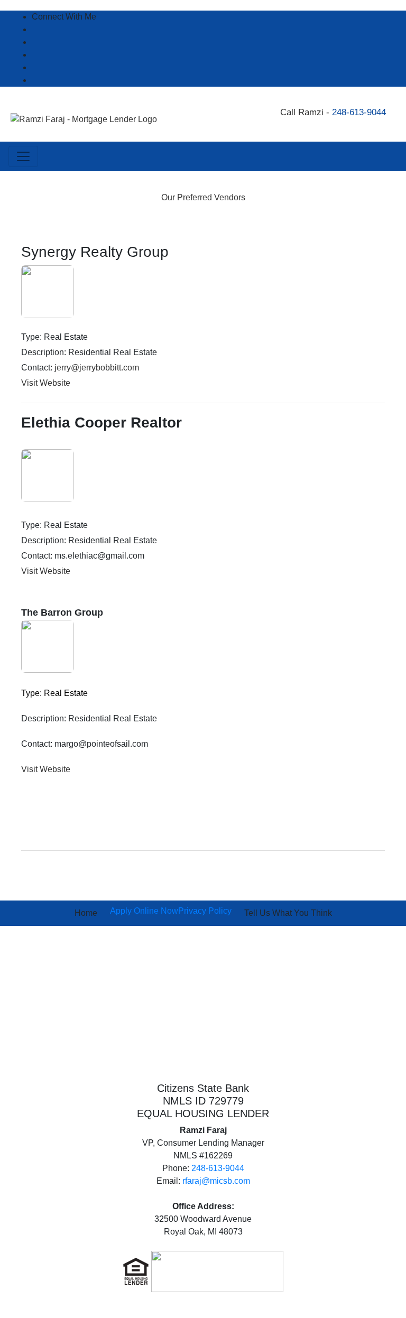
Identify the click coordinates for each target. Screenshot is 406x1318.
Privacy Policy (205, 910)
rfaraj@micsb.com (216, 1180)
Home (86, 912)
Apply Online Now (144, 910)
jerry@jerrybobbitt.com (96, 367)
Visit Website (45, 382)
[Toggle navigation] (23, 156)
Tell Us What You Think (288, 912)
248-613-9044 (359, 112)
